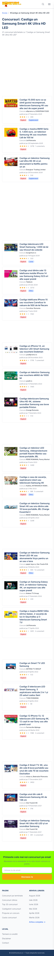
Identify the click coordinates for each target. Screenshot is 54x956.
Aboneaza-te (27, 877)
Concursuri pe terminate (12, 895)
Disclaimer (6, 938)
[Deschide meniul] (49, 4)
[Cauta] (43, 4)
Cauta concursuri (9, 917)
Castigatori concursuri (11, 909)
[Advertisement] (27, 66)
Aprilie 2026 (34, 913)
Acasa (4, 13)
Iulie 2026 (33, 900)
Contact (5, 943)
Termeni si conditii (9, 934)
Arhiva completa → (37, 922)
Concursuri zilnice (9, 900)
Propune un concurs (10, 913)
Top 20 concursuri (10, 904)
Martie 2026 (34, 917)
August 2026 (34, 895)
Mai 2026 (33, 909)
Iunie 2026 (33, 904)
